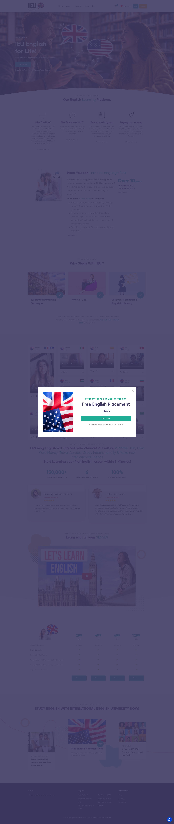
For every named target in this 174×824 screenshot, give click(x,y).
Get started (106, 418)
